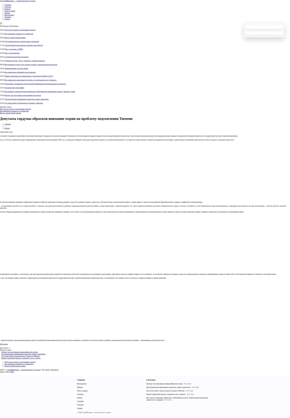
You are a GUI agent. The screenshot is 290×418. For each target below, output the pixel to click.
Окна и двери (10, 11)
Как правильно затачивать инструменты (20, 72)
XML (12, 372)
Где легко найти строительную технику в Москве (24, 103)
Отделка (8, 7)
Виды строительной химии (15, 38)
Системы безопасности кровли (16, 57)
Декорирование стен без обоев (16, 68)
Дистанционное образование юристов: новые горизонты (27, 99)
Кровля (7, 9)
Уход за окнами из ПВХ (14, 49)
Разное (7, 19)
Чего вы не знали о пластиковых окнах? (20, 30)
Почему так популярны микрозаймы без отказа (23, 95)
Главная (8, 124)
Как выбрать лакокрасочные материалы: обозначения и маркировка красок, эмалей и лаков (40, 92)
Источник (4, 344)
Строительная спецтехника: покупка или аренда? (24, 45)
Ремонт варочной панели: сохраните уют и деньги (20, 358)
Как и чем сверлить (12, 53)
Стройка (8, 5)
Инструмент (9, 15)
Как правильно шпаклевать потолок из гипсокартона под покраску (31, 80)
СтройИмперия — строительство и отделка (23, 370)
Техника (8, 17)
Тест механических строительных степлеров (22, 41)
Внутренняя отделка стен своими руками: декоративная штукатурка (31, 65)
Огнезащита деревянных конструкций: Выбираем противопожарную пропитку (35, 84)
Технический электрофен (14, 88)
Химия (7, 13)
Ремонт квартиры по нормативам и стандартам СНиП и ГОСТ (29, 76)
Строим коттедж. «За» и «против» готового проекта (25, 61)
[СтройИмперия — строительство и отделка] (17, 1)
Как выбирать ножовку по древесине (19, 34)
